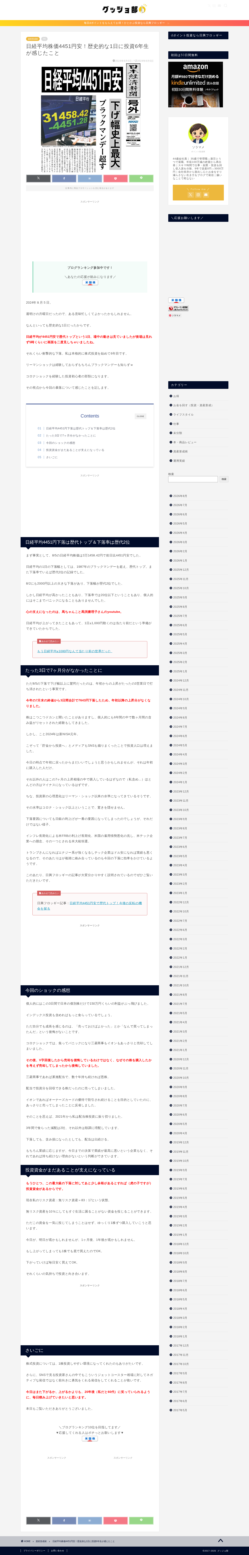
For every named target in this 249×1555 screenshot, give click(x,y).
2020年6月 (180, 1114)
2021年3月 (180, 1031)
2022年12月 (181, 902)
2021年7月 (180, 1003)
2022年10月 (181, 911)
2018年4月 (180, 1308)
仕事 (176, 423)
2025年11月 (181, 579)
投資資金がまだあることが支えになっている (75, 449)
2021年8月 (180, 994)
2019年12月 (181, 1142)
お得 (176, 396)
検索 (171, 474)
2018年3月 (180, 1317)
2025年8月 (180, 606)
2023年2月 (180, 883)
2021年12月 (181, 966)
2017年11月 (181, 1354)
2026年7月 (180, 505)
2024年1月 (180, 782)
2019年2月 (180, 1225)
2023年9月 (180, 819)
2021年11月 (181, 976)
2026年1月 (180, 560)
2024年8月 (180, 717)
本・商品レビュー (185, 442)
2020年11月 (181, 1068)
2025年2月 (180, 662)
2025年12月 (181, 569)
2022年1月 (180, 957)
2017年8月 (180, 1382)
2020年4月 (180, 1133)
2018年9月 (180, 1262)
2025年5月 (180, 634)
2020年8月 (180, 1096)
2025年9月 (180, 597)
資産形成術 (33, 39)
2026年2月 (180, 551)
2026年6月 (180, 514)
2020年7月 (180, 1105)
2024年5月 (180, 745)
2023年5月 (180, 856)
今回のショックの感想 (60, 442)
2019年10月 (181, 1160)
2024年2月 (180, 772)
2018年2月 (180, 1327)
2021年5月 (180, 1013)
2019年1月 (180, 1234)
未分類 (177, 432)
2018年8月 (180, 1271)
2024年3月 (180, 763)
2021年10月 (181, 985)
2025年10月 (181, 588)
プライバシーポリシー (34, 1551)
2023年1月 (180, 893)
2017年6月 (180, 1401)
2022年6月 (180, 929)
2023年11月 (181, 800)
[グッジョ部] (124, 17)
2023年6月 (180, 846)
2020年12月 (181, 1059)
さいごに (52, 457)
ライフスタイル (183, 414)
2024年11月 (181, 689)
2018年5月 (180, 1299)
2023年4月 (180, 865)
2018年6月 (180, 1290)
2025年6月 (180, 625)
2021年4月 (180, 1022)
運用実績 (179, 460)
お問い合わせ (57, 1551)
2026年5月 (180, 523)
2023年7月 (180, 837)
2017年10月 (181, 1364)
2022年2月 (180, 948)
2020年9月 (180, 1087)
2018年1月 (180, 1336)
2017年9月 (180, 1373)
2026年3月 (180, 542)
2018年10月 (181, 1253)
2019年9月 (180, 1170)
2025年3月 (180, 652)
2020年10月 (181, 1077)
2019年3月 (180, 1216)
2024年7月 (180, 726)
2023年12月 (181, 791)
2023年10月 (181, 809)
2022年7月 (180, 920)
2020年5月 (180, 1123)
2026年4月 (180, 532)
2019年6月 (180, 1188)
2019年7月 (180, 1179)
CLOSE (140, 416)
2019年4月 (180, 1207)
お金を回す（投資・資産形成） (193, 405)
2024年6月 (180, 736)
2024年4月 (180, 754)
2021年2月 (180, 1040)
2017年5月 (180, 1410)
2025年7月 (180, 615)
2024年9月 (180, 708)
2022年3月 (180, 939)
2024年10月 (181, 699)
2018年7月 (180, 1280)
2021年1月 (180, 1050)
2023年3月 (180, 874)
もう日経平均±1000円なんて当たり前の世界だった (74, 651)
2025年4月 (180, 643)
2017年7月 (180, 1391)
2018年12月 (181, 1244)
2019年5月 (180, 1197)
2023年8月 (180, 828)
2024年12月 (181, 680)
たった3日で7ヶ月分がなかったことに (71, 435)
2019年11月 (181, 1151)
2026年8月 (180, 495)
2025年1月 (180, 671)
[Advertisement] (90, 230)
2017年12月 (181, 1345)
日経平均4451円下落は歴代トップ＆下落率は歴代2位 (81, 428)
